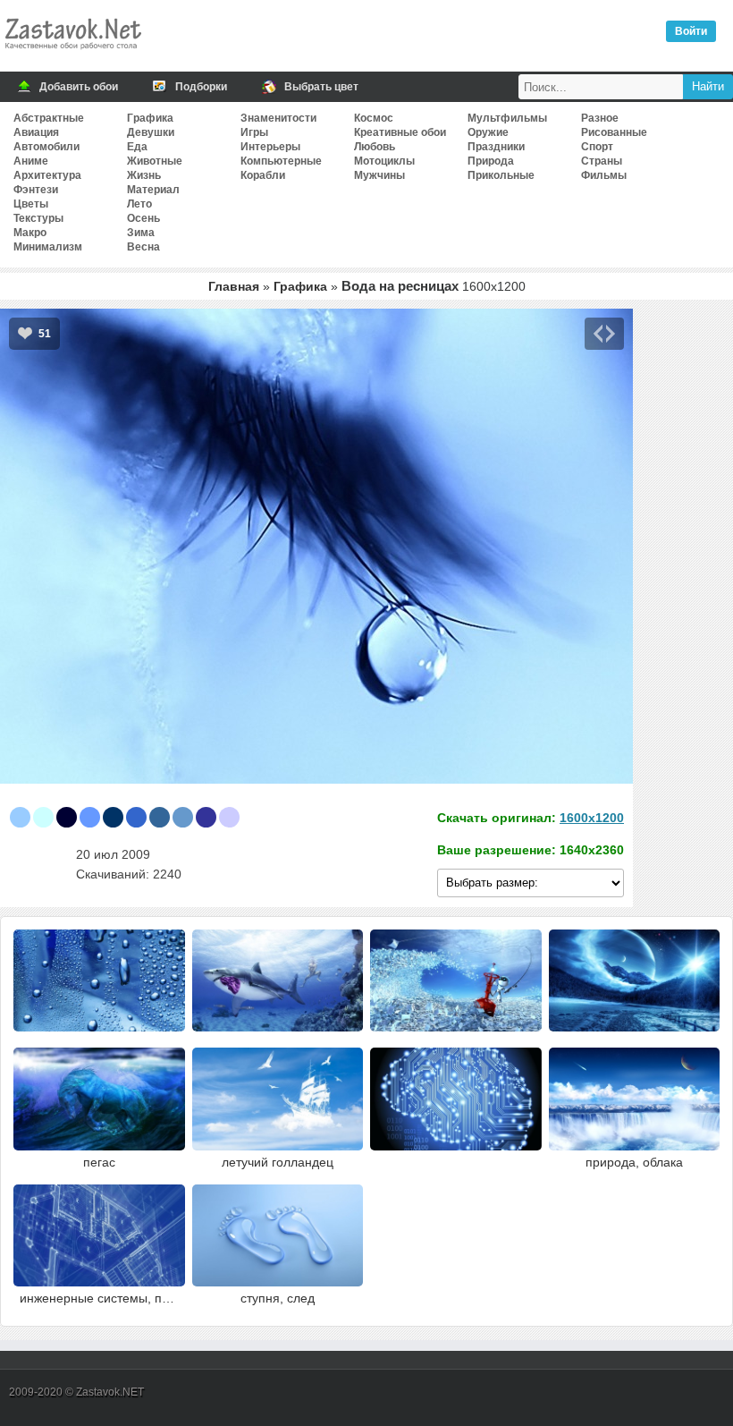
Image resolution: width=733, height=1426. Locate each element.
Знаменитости (278, 118)
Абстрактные (48, 118)
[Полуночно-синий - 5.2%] (113, 817)
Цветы (30, 204)
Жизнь (144, 175)
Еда (137, 146)
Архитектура (47, 175)
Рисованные (614, 132)
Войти (691, 31)
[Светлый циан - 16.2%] (43, 817)
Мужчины (379, 175)
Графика (150, 118)
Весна (143, 247)
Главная (233, 286)
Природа (491, 161)
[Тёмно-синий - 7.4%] (66, 817)
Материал (153, 189)
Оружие (488, 132)
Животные (154, 161)
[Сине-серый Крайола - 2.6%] (183, 817)
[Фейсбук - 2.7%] (159, 817)
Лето (139, 204)
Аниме (30, 161)
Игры (254, 132)
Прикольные (501, 175)
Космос (373, 118)
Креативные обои (400, 132)
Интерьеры (270, 146)
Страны (601, 161)
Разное (600, 118)
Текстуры (38, 218)
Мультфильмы (507, 118)
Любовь (374, 146)
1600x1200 (592, 818)
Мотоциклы (384, 161)
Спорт (597, 146)
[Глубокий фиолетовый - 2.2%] (206, 817)
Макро (29, 232)
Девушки (150, 132)
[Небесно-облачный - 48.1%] (20, 817)
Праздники (496, 146)
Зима (141, 232)
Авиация (36, 132)
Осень (143, 218)
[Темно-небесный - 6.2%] (90, 817)
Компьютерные (281, 161)
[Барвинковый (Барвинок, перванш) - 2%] (229, 817)
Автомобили (46, 146)
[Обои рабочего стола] (72, 53)
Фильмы (604, 175)
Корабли (262, 175)
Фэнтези (35, 189)
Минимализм (47, 247)
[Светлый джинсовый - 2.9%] (136, 817)
